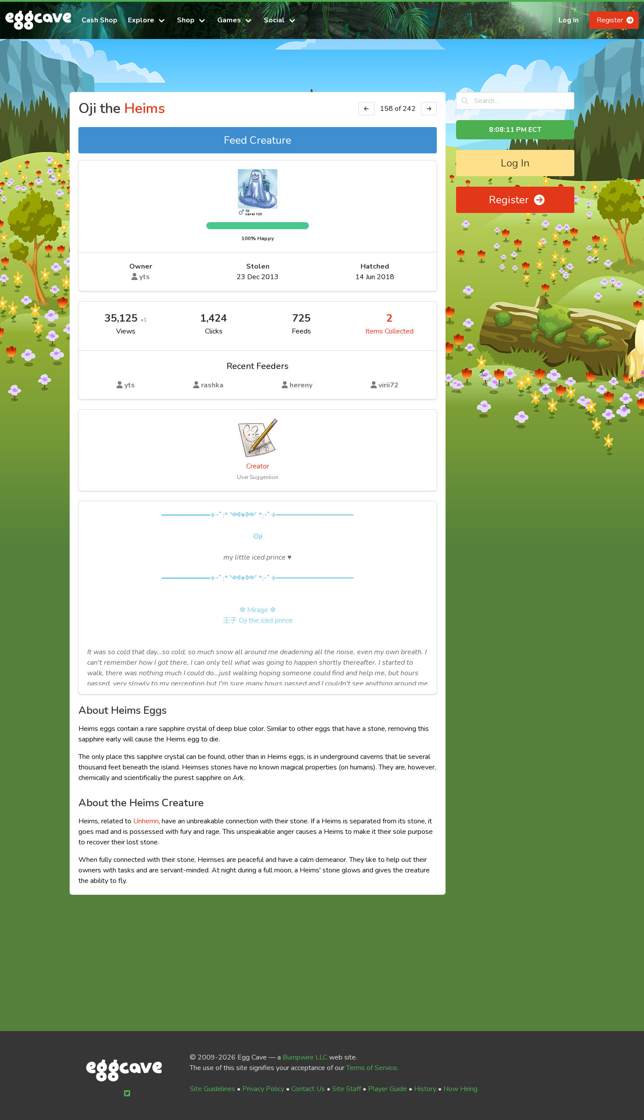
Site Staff (346, 1089)
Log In (569, 20)
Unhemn (146, 821)
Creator (257, 466)
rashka (211, 385)
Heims (144, 108)
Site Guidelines (212, 1089)
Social (274, 20)
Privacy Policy (263, 1089)
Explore (141, 20)
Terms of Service (371, 1068)
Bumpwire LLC (305, 1057)
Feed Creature (257, 140)
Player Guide (387, 1089)
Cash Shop (99, 20)
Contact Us (308, 1089)
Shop (186, 20)
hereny (300, 385)
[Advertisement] (322, 69)
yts (144, 277)
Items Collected (389, 331)
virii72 (388, 385)
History (425, 1089)
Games (229, 20)
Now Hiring (460, 1089)
